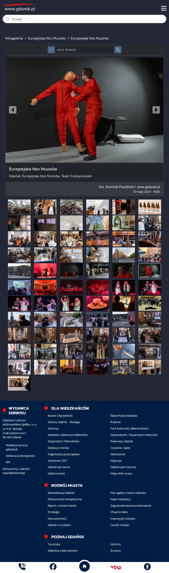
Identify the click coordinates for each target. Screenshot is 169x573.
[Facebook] (53, 567)
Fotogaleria (14, 38)
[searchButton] (117, 49)
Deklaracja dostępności (20, 456)
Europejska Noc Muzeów (47, 38)
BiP (8, 462)
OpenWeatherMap (14, 473)
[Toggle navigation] (163, 8)
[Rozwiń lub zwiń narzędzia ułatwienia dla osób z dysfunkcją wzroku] (147, 567)
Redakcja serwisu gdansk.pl (17, 447)
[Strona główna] (21, 567)
